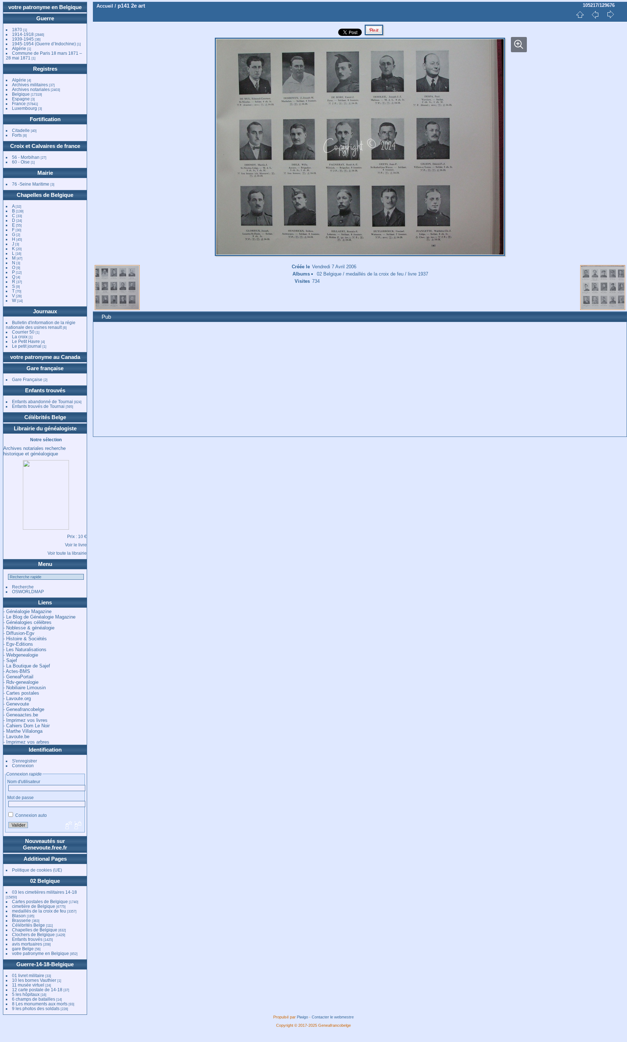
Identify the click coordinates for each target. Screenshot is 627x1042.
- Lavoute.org (17, 698)
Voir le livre (76, 544)
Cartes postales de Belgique (40, 901)
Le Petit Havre (26, 341)
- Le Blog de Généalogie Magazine (39, 617)
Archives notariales (31, 89)
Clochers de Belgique (33, 934)
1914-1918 (23, 34)
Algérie (19, 48)
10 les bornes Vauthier (34, 980)
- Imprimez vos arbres (26, 742)
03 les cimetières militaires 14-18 (44, 892)
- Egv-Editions (18, 644)
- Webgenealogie (20, 655)
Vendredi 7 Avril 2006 (334, 266)
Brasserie (21, 920)
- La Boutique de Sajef (26, 666)
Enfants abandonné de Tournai (42, 401)
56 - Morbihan (26, 157)
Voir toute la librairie (67, 553)
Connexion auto (30, 815)
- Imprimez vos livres (25, 720)
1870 (17, 29)
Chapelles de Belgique (45, 195)
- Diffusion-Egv (18, 633)
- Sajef (10, 660)
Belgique (21, 94)
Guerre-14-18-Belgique (45, 964)
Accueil (105, 6)
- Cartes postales (21, 693)
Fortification (45, 119)
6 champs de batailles (33, 999)
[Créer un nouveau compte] (68, 825)
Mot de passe (20, 797)
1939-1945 (23, 39)
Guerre (45, 18)
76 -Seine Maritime (30, 184)
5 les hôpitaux (26, 994)
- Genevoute (16, 704)
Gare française (44, 368)
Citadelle (21, 130)
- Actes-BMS (16, 671)
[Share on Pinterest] (374, 34)
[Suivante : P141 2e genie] (610, 14)
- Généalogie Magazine (27, 611)
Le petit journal (26, 346)
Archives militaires (30, 84)
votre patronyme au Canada (45, 357)
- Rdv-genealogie (20, 682)
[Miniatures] (579, 14)
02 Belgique (45, 881)
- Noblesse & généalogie (28, 627)
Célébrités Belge (45, 417)
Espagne (21, 98)
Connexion (23, 765)
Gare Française (27, 379)
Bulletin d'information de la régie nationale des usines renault (40, 325)
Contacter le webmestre (333, 1017)
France (19, 103)
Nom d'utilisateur (23, 781)
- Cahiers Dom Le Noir (26, 725)
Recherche (23, 586)
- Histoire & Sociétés (25, 638)
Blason (19, 915)
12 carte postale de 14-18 (37, 989)
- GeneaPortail (18, 676)
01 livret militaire (28, 975)
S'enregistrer (24, 760)
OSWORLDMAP (28, 591)
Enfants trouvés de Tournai (38, 406)
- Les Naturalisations (24, 649)
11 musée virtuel (28, 985)
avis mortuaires (27, 944)
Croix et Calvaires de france (45, 146)
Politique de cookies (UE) (37, 870)
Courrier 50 (23, 332)
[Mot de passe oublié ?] (77, 825)
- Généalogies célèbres (27, 622)
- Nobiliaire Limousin (24, 687)
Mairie (45, 173)
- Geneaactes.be (20, 715)
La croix (20, 336)
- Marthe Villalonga (22, 731)
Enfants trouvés (45, 390)
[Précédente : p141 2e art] (595, 14)
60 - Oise (21, 162)
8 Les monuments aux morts (39, 1003)
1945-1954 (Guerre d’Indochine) (44, 43)
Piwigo (302, 1017)
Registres (45, 69)
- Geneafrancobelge (23, 709)
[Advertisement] (316, 380)
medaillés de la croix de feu (39, 911)
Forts (17, 135)
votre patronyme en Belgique (45, 7)
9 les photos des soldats (36, 1008)
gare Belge (23, 948)
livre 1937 (418, 274)
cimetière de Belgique (33, 906)
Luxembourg (25, 108)
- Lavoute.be (16, 736)
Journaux (45, 311)
